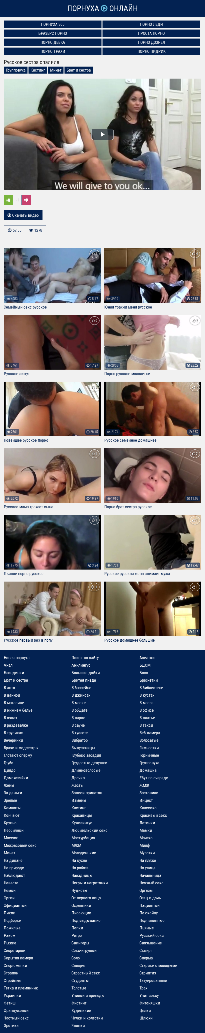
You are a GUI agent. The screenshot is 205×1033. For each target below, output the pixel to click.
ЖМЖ (144, 785)
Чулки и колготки (87, 1017)
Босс (144, 672)
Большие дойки (86, 672)
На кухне (79, 860)
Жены (9, 785)
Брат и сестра (78, 70)
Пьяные (147, 927)
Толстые (79, 987)
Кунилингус (82, 822)
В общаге (80, 710)
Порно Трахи (52, 51)
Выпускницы (83, 747)
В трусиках (13, 732)
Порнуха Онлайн (102, 8)
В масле (147, 702)
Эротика (11, 1025)
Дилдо (10, 770)
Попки (77, 927)
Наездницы (82, 875)
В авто (9, 687)
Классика (148, 807)
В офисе (147, 710)
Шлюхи (146, 1017)
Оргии (9, 897)
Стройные (12, 980)
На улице (148, 867)
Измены (79, 800)
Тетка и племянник (21, 987)
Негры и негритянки (90, 882)
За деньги (13, 792)
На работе (80, 867)
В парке (78, 717)
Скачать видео (25, 215)
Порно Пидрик (152, 51)
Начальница (150, 875)
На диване (13, 860)
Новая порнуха (17, 657)
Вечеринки (13, 740)
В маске (79, 702)
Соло (76, 957)
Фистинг (79, 1002)
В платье (147, 717)
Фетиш (10, 1002)
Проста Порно (151, 33)
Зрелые (10, 800)
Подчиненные (152, 920)
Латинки (147, 822)
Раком (9, 935)
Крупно (10, 822)
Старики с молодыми (158, 965)
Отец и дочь (150, 897)
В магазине (14, 702)
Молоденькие (84, 852)
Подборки (12, 920)
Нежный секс (152, 882)
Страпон (11, 972)
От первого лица (86, 897)
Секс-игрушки (84, 950)
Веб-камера (150, 732)
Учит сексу (149, 995)
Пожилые (12, 927)
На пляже (148, 860)
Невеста (11, 882)
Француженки (16, 1010)
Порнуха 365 (52, 24)
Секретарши (14, 950)
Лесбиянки (14, 830)
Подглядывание (86, 920)
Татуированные (153, 980)
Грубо (8, 762)
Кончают (12, 815)
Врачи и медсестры (21, 747)
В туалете (80, 732)
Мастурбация (83, 837)
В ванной (12, 695)
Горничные (149, 755)
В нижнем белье (18, 710)
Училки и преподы (88, 995)
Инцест (146, 800)
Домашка (148, 770)
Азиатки (147, 657)
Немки (10, 890)
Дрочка (78, 777)
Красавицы (82, 815)
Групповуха (16, 70)
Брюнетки (149, 680)
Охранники (81, 905)
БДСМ (145, 665)
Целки (145, 1010)
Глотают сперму (18, 755)
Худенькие (81, 1010)
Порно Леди (151, 24)
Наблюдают (14, 875)
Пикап (9, 912)
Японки (78, 1025)
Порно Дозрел (151, 42)
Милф (145, 845)
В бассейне (81, 687)
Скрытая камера (18, 957)
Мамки (146, 830)
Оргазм (146, 890)
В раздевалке (16, 725)
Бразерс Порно (52, 33)
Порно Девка (52, 42)
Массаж (11, 837)
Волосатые (149, 740)
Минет (56, 70)
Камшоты (12, 807)
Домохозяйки (16, 777)
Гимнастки (149, 747)
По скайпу (149, 912)
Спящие (78, 965)
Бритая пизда (84, 680)
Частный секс (16, 1017)
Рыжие (10, 942)
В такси (146, 725)
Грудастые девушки (89, 762)
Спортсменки (15, 965)
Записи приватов (87, 792)
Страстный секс (86, 972)
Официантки (15, 905)
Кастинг (37, 70)
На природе (14, 867)
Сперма (146, 957)
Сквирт (146, 950)
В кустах (147, 695)
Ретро (77, 935)
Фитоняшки (150, 1002)
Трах (143, 987)
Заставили (149, 792)
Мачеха (146, 837)
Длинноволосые (86, 770)
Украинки (12, 995)
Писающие (81, 912)
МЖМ (76, 845)
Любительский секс (90, 830)
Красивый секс (153, 815)
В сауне (78, 725)
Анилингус (81, 665)
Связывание (151, 942)
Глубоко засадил (86, 755)
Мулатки (147, 852)
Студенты (80, 980)
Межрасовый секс (20, 845)
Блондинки (14, 672)
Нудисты (79, 890)
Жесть (77, 785)
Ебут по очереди (154, 777)
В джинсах (81, 695)
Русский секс (152, 935)
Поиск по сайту (85, 657)
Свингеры (80, 942)
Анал (8, 665)
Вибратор (80, 740)
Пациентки (150, 905)
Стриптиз (148, 972)
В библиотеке (151, 687)
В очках (10, 717)
